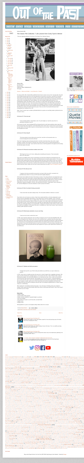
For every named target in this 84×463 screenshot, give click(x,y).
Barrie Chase (21, 364)
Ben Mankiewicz (57, 364)
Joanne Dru (7, 404)
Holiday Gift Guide (62, 395)
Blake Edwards (61, 365)
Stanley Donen (16, 437)
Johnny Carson (44, 405)
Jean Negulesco (34, 401)
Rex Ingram (27, 428)
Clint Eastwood (60, 374)
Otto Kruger (66, 422)
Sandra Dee (55, 433)
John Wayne (38, 405)
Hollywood (73, 395)
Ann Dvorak (48, 360)
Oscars (62, 422)
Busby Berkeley (32, 369)
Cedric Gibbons (64, 370)
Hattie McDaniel (70, 394)
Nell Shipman (74, 419)
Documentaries (67, 379)
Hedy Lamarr (7, 395)
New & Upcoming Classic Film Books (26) (31, 324)
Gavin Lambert (37, 389)
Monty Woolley (64, 418)
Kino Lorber (68, 407)
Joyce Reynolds (19, 406)
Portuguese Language (68, 426)
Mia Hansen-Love (22, 417)
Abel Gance (7, 358)
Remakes (15, 428)
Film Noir (64, 385)
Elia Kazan (66, 382)
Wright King (16, 448)
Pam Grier (16, 423)
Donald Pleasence (32, 380)
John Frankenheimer (71, 404)
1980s (67, 356)
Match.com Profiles (16, 416)
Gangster (21, 389)
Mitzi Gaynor (48, 418)
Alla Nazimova (64, 359)
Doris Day (49, 380)
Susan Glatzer (67, 438)
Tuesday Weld (26, 442)
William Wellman (71, 447)
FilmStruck (24, 387)
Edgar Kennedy (55, 381)
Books (21, 309)
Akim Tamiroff (57, 358)
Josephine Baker (13, 406)
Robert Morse (18, 431)
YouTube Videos (40, 448)
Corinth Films (39, 375)
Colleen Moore (74, 374)
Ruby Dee (62, 432)
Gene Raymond (59, 389)
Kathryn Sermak (11, 407)
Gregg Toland (34, 393)
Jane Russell (55, 400)
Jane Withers (66, 400)
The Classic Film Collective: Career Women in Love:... (9, 80)
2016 (8, 102)
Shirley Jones (43, 434)
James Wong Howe (30, 400)
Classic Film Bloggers (14, 374)
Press (7, 190)
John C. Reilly (30, 404)
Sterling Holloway (70, 437)
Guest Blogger (51, 393)
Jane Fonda (40, 400)
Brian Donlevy (46, 368)
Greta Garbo (45, 393)
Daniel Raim (45, 376)
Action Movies (19, 358)
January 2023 (10, 70)
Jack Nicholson (19, 399)
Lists (62, 411)
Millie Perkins (26, 418)
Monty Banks (59, 418)
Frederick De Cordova (59, 388)
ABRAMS (11, 358)
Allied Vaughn (80, 359)
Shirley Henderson (37, 434)
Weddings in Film (54, 445)
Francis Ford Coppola (62, 387)
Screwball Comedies (13, 434)
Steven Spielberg (26, 438)
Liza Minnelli (67, 411)
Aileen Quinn (52, 358)
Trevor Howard (21, 442)
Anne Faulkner (26, 361)
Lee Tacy (26, 410)
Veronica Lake (49, 443)
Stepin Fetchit (57, 437)
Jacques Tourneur (43, 399)
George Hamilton (14, 390)
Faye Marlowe (34, 385)
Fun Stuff (17, 389)
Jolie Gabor (56, 405)
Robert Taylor (42, 431)
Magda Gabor (76, 412)
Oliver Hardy (19, 422)
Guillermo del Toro (60, 393)
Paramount (33, 423)
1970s (63, 356)
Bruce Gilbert (73, 368)
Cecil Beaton (59, 370)
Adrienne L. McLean (39, 358)
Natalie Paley (50, 419)
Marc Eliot (15, 413)
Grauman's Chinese (23, 393)
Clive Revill (65, 374)
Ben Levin (51, 364)
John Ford (59, 404)
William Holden (58, 447)
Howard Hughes (29, 396)
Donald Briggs (21, 380)
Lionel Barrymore (57, 411)
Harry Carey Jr (33, 394)
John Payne (15, 405)
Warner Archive (67, 444)
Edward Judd (33, 382)
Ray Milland (49, 427)
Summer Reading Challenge (42, 438)
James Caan (55, 399)
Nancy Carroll (33, 419)
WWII (20, 448)
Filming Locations (18, 387)
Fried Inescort (7, 389)
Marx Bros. (58, 414)
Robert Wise (65, 431)
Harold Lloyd (15, 394)
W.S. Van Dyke (28, 444)
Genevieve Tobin (75, 389)
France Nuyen (44, 387)
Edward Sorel (38, 382)
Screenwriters (7, 434)
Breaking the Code (16, 368)
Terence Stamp (71, 439)
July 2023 (10, 58)
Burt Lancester (20, 369)
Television (60, 439)
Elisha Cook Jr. (72, 382)
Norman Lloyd (77, 420)
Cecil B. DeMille (53, 370)
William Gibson (52, 447)
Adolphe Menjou (32, 358)
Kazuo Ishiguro (27, 407)
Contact (7, 188)
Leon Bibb (48, 410)
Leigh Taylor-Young (32, 410)
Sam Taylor (43, 433)
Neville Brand (80, 419)
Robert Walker (60, 431)
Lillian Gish (23, 411)
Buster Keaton (38, 369)
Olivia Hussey (44, 422)
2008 (8, 115)
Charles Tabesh (30, 371)
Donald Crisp (26, 380)
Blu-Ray (81, 365)
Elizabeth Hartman (78, 382)
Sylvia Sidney (27, 439)
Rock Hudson (76, 431)
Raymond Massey (62, 427)
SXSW (10, 439)
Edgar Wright (61, 381)
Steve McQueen (12, 438)
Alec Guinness (12, 359)
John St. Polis (20, 405)
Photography (43, 426)
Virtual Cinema (18, 444)
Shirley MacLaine (49, 434)
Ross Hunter (51, 432)
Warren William (41, 445)
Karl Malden (52, 406)
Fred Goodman (41, 388)
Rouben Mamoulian (57, 432)
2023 (8, 43)
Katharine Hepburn (70, 406)
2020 (8, 95)
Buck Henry (8, 369)
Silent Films (12, 435)
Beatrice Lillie (37, 364)
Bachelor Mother (70, 362)
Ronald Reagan (40, 432)
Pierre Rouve (48, 426)
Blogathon (67, 365)
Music (15, 419)
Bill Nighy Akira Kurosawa (16, 365)
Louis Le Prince (30, 412)
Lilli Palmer (19, 411)
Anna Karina (80, 360)
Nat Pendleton (38, 419)
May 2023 (10, 61)
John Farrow (54, 404)
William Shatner (64, 447)
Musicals (18, 419)
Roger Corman (17, 432)
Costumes (49, 375)
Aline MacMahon (58, 359)
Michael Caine (34, 417)
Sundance (53, 438)
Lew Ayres (77, 410)
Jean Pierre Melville (41, 401)
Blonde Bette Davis (73, 365)
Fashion (6, 385)
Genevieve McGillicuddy (67, 389)
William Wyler (77, 447)
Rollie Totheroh (28, 432)
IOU (59, 398)
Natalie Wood (56, 419)
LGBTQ (6, 411)
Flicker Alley (29, 387)
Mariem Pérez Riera (54, 413)
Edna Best (79, 381)
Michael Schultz (60, 417)
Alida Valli (52, 359)
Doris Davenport (44, 380)
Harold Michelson (21, 394)
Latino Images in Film (56, 408)
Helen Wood (29, 395)
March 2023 (10, 65)
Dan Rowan (20, 376)
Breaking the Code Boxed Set (26, 368)
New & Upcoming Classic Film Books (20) (10, 75)
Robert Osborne (24, 431)
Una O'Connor (56, 442)
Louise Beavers (36, 412)
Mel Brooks (73, 416)
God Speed (74, 391)
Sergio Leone (20, 434)
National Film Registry (63, 419)
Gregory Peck (40, 393)
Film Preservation (78, 385)
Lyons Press (71, 412)
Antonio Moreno (44, 361)
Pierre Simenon (53, 426)
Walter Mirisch (45, 444)
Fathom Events (12, 385)
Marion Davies (67, 413)
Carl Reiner (49, 369)
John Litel (10, 405)
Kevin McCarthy (37, 407)
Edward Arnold (10, 382)
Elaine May (49, 382)
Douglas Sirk (76, 380)
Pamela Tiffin (27, 423)
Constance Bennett (18, 375)
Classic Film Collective (32, 309)
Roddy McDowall (11, 432)
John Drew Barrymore (48, 404)
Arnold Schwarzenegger (79, 361)
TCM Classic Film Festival (45, 439)
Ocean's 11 (8, 422)
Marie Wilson (41, 413)
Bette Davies (70, 364)
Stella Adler (52, 437)
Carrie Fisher (13, 370)
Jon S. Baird (61, 405)
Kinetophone (57, 407)
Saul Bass (65, 433)
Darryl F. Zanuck (57, 376)
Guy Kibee (70, 393)
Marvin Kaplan (52, 414)
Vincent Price (75, 443)
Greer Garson (29, 393)
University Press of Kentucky (17, 443)
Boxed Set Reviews (73, 367)
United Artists (72, 442)
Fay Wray (22, 385)
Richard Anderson (46, 428)
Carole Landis (76, 369)
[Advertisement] (9, 140)
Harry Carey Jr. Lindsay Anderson (41, 394)
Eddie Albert (44, 381)
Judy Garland (31, 406)
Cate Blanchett (40, 370)
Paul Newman (79, 423)
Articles (7, 179)
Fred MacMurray (47, 388)
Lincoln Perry (40, 411)
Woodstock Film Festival (9, 448)
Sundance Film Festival (60, 438)
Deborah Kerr (60, 377)
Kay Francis (21, 407)
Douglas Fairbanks (61, 380)
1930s (35, 356)
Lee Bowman (12, 410)
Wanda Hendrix (58, 444)
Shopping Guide (61, 434)
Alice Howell (41, 359)
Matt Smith (21, 416)
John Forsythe (64, 404)
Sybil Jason (15, 439)
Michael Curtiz (47, 417)
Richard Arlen (52, 428)
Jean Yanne (58, 401)
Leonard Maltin (54, 410)
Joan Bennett (46, 402)
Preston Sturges (7, 427)
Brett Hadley (36, 368)
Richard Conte (78, 428)
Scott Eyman (77, 433)
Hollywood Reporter (79, 395)
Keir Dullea (32, 407)
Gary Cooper (31, 389)
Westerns (74, 445)
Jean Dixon (23, 401)
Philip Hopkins (26, 426)
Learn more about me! (79, 90)
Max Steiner (55, 416)
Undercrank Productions (64, 442)
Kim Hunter (42, 407)
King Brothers (62, 407)
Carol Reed (71, 369)
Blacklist (57, 365)
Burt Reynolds (26, 369)
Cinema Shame (58, 373)
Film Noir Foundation (72, 385)
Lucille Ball (53, 412)
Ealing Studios (19, 381)
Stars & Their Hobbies (37, 437)
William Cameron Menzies (16, 447)
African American (45, 358)
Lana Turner (18, 408)
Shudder (66, 434)
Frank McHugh (23, 388)
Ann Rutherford (58, 360)
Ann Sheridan (64, 360)
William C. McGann (8, 447)
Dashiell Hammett (70, 376)
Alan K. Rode (73, 358)
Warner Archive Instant (77, 444)
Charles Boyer (75, 370)
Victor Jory (59, 443)
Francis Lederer (69, 387)
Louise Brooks (42, 412)
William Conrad (28, 447)
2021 (8, 94)
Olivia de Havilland (37, 422)
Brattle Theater (8, 368)
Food (33, 387)
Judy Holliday (37, 406)
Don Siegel (10, 380)
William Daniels (34, 447)
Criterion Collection (67, 375)
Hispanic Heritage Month (53, 395)
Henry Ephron (34, 395)
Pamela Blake (22, 423)
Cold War (69, 374)
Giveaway (49, 391)
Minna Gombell (31, 418)
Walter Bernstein (39, 444)
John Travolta (32, 405)
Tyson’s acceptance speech (55, 164)
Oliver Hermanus (24, 422)
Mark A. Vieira (79, 413)
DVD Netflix (7, 381)
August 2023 (10, 55)
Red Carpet (73, 427)
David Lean (80, 376)
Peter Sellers (16, 426)
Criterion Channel (60, 375)
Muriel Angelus (10, 419)
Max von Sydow (60, 416)
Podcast (58, 426)
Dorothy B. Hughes (55, 380)
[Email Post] (29, 307)
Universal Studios (77, 442)
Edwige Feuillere (44, 382)
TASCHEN (32, 439)
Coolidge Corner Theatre (31, 375)
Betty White (80, 364)
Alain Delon (62, 358)
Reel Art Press (79, 427)
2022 (8, 92)
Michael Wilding (66, 417)
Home (40, 312)
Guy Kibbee (65, 393)
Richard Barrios (57, 428)
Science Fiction (71, 433)
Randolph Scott (38, 427)
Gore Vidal (17, 393)
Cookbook (24, 375)
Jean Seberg (47, 401)
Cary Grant (18, 370)
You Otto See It (32, 448)
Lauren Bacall (67, 408)
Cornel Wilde (45, 375)
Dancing (41, 376)
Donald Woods (38, 380)
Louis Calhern (19, 412)
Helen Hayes (24, 395)
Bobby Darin (17, 367)
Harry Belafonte (27, 394)
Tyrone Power (46, 442)
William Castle (23, 447)
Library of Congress (12, 411)
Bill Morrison (10, 365)
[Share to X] (34, 308)
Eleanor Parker (54, 382)
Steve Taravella (19, 438)
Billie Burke (23, 365)
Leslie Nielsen (73, 410)
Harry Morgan (50, 394)
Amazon (18, 91)
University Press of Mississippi (30, 443)
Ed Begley (33, 381)
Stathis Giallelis (46, 437)
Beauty (47, 364)
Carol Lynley (66, 369)
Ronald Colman (34, 432)
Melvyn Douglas (78, 416)
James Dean (74, 399)
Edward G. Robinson (25, 382)
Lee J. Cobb (17, 410)
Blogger (64, 454)
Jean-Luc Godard (64, 401)
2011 (8, 110)
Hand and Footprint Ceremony (77, 393)
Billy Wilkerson (37, 365)
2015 (8, 104)
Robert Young (70, 431)
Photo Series (38, 426)
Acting (15, 358)
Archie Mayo (69, 361)
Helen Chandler (18, 395)
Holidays (68, 395)
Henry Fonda (40, 395)
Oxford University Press (9, 423)
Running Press (78, 432)
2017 (8, 100)
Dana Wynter (36, 376)
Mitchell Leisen (43, 418)
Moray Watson (69, 418)
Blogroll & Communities (8, 195)
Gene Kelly (48, 389)
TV (41, 442)
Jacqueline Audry (29, 399)
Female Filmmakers (40, 385)
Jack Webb (24, 399)
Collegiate (80, 374)
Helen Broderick (12, 395)
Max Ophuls (50, 416)
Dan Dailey (11, 376)
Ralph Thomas (32, 427)
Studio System (32, 438)
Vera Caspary (44, 443)
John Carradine (35, 404)
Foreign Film (38, 387)
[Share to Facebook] (35, 308)
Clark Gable (7, 374)
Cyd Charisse (73, 375)
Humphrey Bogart (52, 396)
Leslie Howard (66, 410)
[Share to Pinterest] (36, 308)
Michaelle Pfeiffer (72, 417)
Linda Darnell (46, 411)
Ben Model (64, 364)
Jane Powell (50, 400)
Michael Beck (29, 417)
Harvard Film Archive (62, 394)
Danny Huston (51, 376)
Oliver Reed (30, 422)
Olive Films (13, 422)
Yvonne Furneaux (47, 448)
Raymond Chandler (55, 427)
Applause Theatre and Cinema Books (60, 361)
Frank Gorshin (13, 388)
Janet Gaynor (77, 400)
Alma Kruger (11, 360)
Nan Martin (28, 419)
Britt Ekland (63, 368)
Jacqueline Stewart (36, 399)
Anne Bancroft (20, 361)
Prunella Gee (19, 427)
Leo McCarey (44, 410)
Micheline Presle (79, 417)
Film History (47, 385)
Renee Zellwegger (21, 428)
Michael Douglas (54, 417)
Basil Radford (32, 364)
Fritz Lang (12, 389)
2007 (8, 117)
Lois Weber (77, 411)
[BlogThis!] (33, 308)
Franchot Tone (56, 387)
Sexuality (25, 434)
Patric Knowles (52, 423)
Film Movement (57, 385)
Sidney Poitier (75, 434)
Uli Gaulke (51, 442)
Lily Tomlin (35, 411)
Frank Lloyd (18, 388)
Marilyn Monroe (61, 413)
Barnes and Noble (25, 91)
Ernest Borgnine (36, 383)
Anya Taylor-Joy (50, 361)
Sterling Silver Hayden (78, 437)
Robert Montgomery (10, 431)
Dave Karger (76, 376)
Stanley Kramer (22, 437)
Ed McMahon (39, 381)
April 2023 (10, 63)
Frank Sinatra (29, 388)
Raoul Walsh (44, 427)
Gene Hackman (43, 389)
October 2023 (10, 50)
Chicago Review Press (78, 371)
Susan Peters (79, 438)
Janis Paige (7, 401)
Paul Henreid (74, 423)
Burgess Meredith (13, 369)
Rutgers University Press (17, 433)
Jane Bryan (35, 400)
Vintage (7, 444)
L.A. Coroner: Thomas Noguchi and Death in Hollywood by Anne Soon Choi (37, 337)
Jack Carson (8, 399)
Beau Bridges (43, 364)
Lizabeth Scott (72, 411)
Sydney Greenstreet (21, 439)
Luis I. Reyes (58, 412)
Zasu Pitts (53, 448)
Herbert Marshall (45, 395)
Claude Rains (47, 374)
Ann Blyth (43, 360)
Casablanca (23, 370)
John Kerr (6, 405)
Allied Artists (75, 359)
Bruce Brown (68, 368)
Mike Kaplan (16, 418)
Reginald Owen (11, 428)
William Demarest (40, 447)
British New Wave (57, 368)
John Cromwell (41, 404)
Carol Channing (60, 369)
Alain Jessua (68, 358)
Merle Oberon (7, 417)
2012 (8, 109)
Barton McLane (26, 364)
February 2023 (10, 67)
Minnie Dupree (37, 418)
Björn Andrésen (52, 365)
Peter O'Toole (11, 426)
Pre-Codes (82, 426)
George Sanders (56, 390)
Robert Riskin (31, 431)
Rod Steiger (81, 431)
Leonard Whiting (60, 410)
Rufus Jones (67, 432)
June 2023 (10, 60)
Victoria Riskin (70, 443)
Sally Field (24, 433)
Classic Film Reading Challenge (8, 186)
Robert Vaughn (48, 431)
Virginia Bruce (12, 444)
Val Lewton (39, 443)
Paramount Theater (40, 423)
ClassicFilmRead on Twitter (9, 197)
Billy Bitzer (27, 365)
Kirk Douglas (76, 407)
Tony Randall (15, 442)
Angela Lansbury (23, 360)
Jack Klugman (13, 399)
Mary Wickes (10, 416)
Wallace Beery (33, 444)
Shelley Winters (31, 434)
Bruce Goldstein (78, 368)
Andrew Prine (16, 360)
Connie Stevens (11, 375)
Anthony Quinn (38, 361)
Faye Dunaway (28, 385)
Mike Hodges (11, 418)
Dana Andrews (25, 376)
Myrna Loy (23, 419)
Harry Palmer (55, 394)
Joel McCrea (19, 404)
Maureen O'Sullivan (43, 416)
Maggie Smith (7, 413)
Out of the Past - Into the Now (75, 422)
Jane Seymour (61, 400)
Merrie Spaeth (13, 417)
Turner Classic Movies (35, 442)
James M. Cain (11, 400)
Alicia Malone (46, 359)
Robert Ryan (36, 431)
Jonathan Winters (67, 405)
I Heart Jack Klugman (70, 396)
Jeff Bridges (77, 401)
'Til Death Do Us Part (18, 356)
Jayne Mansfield (17, 401)
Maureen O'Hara (36, 416)
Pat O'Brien (47, 423)
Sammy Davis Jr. (49, 433)
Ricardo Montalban (39, 428)
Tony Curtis (10, 442)
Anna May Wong (14, 361)
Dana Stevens (31, 376)
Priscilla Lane (13, 427)
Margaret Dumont (21, 413)
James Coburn (67, 399)
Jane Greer (45, 400)
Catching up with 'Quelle (31, 370)
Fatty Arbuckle (17, 385)
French (76, 388)
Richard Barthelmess (64, 428)
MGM (17, 417)
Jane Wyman (71, 400)
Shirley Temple (55, 434)
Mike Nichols (21, 418)
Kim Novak (52, 407)
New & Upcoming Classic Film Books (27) (31, 318)
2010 (8, 112)
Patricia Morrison (58, 423)
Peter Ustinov (21, 426)
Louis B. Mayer (13, 412)
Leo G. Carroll (38, 410)
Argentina (73, 361)
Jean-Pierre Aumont (71, 401)
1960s (51, 356)
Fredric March (72, 388)
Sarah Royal (61, 433)
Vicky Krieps (55, 443)
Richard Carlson (71, 428)
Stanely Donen (10, 437)
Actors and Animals (25, 358)
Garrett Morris (26, 389)
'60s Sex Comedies (8, 356)
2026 (8, 38)
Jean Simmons (53, 401)
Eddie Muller (49, 381)
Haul (74, 394)
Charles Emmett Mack (9, 371)
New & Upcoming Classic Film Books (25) (31, 331)
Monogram (53, 418)
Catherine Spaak (45, 370)
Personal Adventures (44, 425)
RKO (41, 429)
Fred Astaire (35, 388)
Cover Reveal (54, 375)
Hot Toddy (17, 396)
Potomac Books (76, 426)
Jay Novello (12, 401)
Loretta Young (7, 412)
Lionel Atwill (50, 411)
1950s (45, 356)
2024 (8, 41)
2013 (8, 107)
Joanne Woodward (13, 404)
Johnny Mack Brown (50, 405)
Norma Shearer (52, 420)
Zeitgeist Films (58, 448)
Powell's (40, 91)
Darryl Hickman (63, 376)
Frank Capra (7, 388)
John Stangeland (26, 405)
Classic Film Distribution (33, 374)
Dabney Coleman (79, 375)
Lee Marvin (22, 410)
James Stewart (23, 400)
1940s (40, 356)
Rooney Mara (46, 432)
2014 (8, 105)
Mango (12, 413)
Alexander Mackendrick (19, 359)
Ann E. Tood (53, 360)
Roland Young (23, 432)
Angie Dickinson (29, 360)
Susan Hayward (73, 438)
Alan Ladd (78, 358)
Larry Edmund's (34, 91)
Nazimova (69, 419)
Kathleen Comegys (78, 406)
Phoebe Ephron (32, 426)
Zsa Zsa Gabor (64, 448)
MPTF (6, 419)
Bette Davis (75, 364)
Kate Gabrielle (63, 406)
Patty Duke (69, 423)
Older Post (61, 312)
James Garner (80, 399)
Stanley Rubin (28, 437)
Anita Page (38, 360)
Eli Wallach (60, 382)
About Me (8, 193)
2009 (8, 114)
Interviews (8, 191)
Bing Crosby (42, 365)
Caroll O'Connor (7, 370)
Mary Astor (63, 414)
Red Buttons (68, 427)
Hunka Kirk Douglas (61, 396)
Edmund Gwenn (74, 381)
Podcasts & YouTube (8, 183)
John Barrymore (24, 404)
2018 (8, 99)
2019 (8, 97)
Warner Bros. (19, 445)
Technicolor (56, 439)
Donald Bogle (15, 380)
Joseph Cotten (73, 405)
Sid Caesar (70, 434)
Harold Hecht (10, 394)
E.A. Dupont (13, 381)
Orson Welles (57, 422)
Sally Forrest (29, 433)
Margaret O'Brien (27, 413)
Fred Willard (53, 388)
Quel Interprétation (25, 427)
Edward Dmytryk (17, 382)
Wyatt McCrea (25, 448)
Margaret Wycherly (34, 413)
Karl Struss (57, 406)
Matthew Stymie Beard (28, 416)
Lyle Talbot (66, 412)
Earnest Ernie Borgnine (26, 381)
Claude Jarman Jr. (41, 374)
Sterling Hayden (63, 437)
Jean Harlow (28, 401)
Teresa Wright (76, 439)
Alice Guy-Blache (35, 359)
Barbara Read (7, 364)
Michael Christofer (41, 417)
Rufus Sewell (72, 432)
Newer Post (19, 312)
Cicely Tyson (25, 309)
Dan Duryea (15, 376)
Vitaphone (22, 444)
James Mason (17, 400)
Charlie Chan (43, 371)
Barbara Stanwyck (14, 364)
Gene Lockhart (53, 389)
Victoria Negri (64, 443)
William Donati (46, 447)
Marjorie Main (74, 413)
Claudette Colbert (53, 374)
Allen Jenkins (70, 359)
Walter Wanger (52, 444)
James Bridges (49, 399)
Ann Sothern (70, 360)
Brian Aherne (41, 368)
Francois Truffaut (75, 387)
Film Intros (52, 385)
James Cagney (61, 399)
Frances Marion (50, 387)
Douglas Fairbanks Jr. (69, 380)
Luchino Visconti (48, 412)
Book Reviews (9, 181)
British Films (51, 368)
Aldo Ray (7, 359)
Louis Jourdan (24, 412)
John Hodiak (77, 404)
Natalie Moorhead (44, 419)
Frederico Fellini (66, 388)
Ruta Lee (10, 433)
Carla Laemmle (54, 369)
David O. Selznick (23, 377)
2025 (8, 40)
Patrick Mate (64, 423)
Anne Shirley (32, 361)
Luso (62, 412)
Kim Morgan (47, 407)
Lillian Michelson (29, 411)
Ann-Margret (75, 360)
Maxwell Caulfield (66, 416)
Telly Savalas (65, 439)
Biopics (47, 365)
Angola (34, 360)
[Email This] (31, 308)
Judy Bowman (25, 406)
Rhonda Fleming (32, 428)
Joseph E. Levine (79, 405)
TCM (36, 439)
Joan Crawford (58, 402)
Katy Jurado (17, 407)
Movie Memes (75, 418)
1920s (28, 356)
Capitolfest (44, 369)
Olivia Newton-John (51, 422)
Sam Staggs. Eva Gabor (36, 433)
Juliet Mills (47, 406)
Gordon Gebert (12, 393)
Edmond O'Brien (67, 381)
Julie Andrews (43, 406)
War (62, 444)
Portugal (63, 426)
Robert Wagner (54, 431)
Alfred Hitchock (27, 359)
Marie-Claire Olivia (46, 413)
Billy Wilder (32, 365)
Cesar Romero (70, 370)
